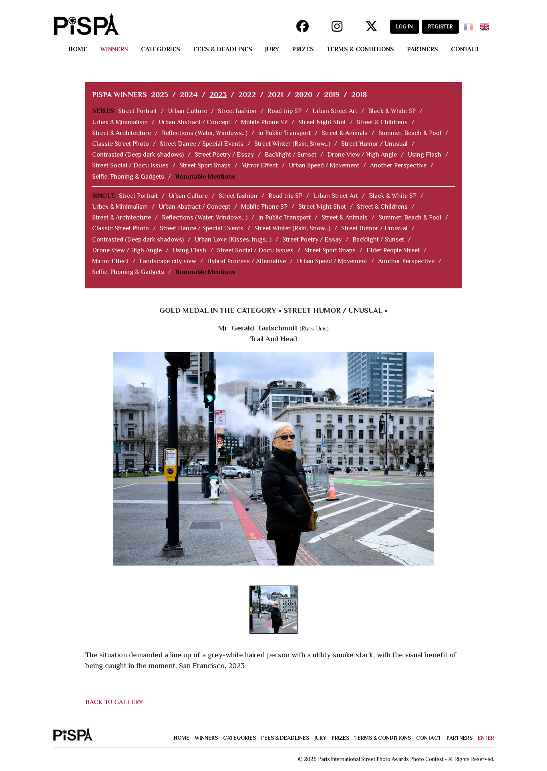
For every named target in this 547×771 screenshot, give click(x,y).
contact (465, 49)
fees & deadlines (222, 49)
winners (114, 49)
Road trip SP (284, 111)
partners (422, 49)
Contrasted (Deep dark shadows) (138, 154)
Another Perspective (398, 165)
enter (486, 738)
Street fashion (237, 111)
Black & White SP (392, 111)
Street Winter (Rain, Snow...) (292, 143)
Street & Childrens (382, 122)
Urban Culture (187, 111)
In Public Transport (284, 133)
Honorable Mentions (205, 176)
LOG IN (404, 27)
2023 (218, 94)
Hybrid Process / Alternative (246, 261)
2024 (189, 94)
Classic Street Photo (120, 143)
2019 (332, 94)
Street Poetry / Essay (224, 154)
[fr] (470, 24)
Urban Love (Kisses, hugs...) (233, 239)
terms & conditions (360, 49)
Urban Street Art (334, 111)
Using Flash (424, 154)
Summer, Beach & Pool (409, 133)
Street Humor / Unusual (374, 143)
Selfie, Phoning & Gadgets (128, 176)
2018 (359, 94)
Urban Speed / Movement (324, 165)
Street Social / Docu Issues (130, 165)
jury (272, 49)
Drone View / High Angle (362, 154)
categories (160, 49)
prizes (303, 49)
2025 (159, 94)
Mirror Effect (259, 165)
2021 (275, 94)
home (77, 49)
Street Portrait (137, 111)
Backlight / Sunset (290, 154)
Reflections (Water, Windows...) (204, 133)
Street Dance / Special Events (201, 143)
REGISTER (440, 27)
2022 (247, 94)
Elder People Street (393, 250)
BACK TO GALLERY (114, 702)
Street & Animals (345, 133)
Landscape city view (167, 261)
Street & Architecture (121, 133)
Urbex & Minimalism (120, 122)
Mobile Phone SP (264, 122)
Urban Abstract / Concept (194, 122)
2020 (303, 94)
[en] (486, 24)
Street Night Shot (322, 122)
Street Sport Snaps (205, 165)
